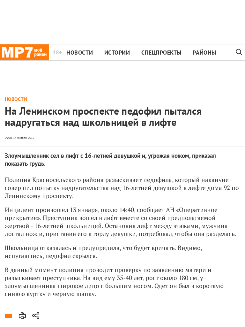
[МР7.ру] (24, 52)
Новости (79, 52)
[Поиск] (239, 52)
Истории (117, 52)
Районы (204, 52)
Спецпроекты (161, 52)
